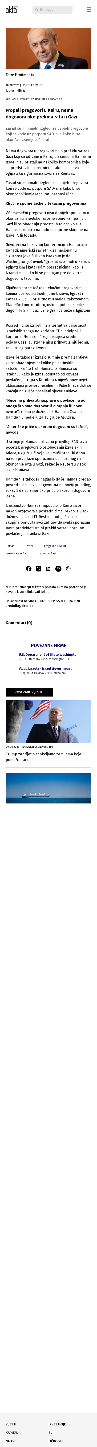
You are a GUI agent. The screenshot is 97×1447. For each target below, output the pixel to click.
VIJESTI (11, 1424)
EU (50, 1433)
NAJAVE (11, 1441)
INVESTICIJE (57, 1424)
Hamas (10, 546)
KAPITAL (12, 1433)
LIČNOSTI (55, 1441)
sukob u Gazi (48, 553)
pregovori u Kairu (55, 546)
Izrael (29, 546)
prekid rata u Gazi (17, 553)
